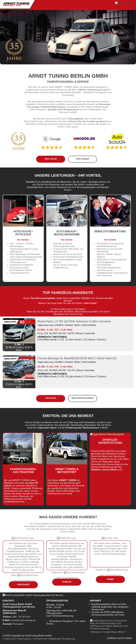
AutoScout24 (23, 584)
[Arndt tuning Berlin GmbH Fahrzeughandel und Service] (17, 8)
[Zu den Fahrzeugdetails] (19, 330)
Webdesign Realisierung (62, 638)
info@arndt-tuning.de (23, 620)
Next (131, 37)
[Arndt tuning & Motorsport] (66, 464)
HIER (76, 621)
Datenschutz (24, 638)
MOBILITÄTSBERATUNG (110, 231)
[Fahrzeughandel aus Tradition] (23, 464)
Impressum (10, 638)
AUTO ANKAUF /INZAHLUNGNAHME (67, 233)
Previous (5, 37)
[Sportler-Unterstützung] (107, 434)
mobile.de (66, 582)
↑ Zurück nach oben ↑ (119, 638)
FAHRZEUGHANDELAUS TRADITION (23, 471)
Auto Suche (51, 159)
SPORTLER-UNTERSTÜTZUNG (110, 441)
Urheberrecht (40, 638)
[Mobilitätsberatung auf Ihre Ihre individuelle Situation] (110, 226)
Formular (18, 624)
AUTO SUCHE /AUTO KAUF (23, 233)
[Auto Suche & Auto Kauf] (23, 226)
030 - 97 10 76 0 (21, 616)
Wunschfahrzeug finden (82, 398)
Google (110, 579)
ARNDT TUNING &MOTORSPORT (66, 471)
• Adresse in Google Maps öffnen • (108, 632)
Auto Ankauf (82, 159)
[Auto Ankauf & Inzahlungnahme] (66, 226)
